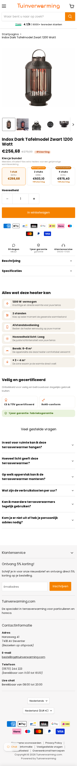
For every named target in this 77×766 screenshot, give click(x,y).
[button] (8, 124)
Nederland (36, 710)
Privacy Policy (53, 743)
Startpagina (10, 34)
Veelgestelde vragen (50, 747)
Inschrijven (60, 586)
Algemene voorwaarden (26, 743)
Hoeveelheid (10, 190)
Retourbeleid (20, 750)
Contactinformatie (21, 747)
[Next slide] (73, 124)
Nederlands (37, 701)
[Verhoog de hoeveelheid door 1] (34, 199)
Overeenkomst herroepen (49, 750)
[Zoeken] (70, 16)
